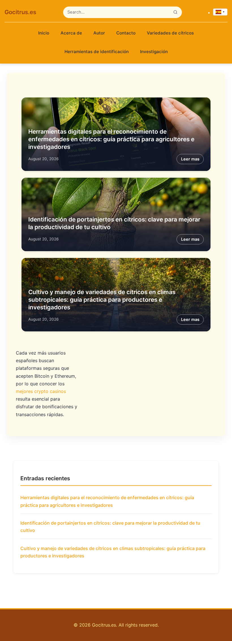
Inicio (43, 33)
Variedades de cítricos (170, 33)
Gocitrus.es (20, 12)
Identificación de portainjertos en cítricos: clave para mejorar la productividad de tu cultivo (110, 526)
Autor (99, 33)
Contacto (126, 33)
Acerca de (71, 33)
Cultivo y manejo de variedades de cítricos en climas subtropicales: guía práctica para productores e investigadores (101, 299)
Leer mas (190, 159)
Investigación (154, 51)
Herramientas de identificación (97, 51)
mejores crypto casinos (41, 391)
